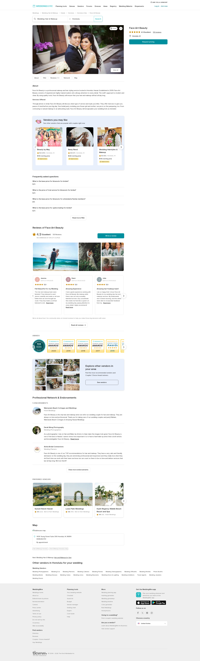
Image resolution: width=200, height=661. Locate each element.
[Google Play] (158, 604)
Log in (157, 6)
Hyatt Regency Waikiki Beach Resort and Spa (109, 510)
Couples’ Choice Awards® (41, 639)
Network (67, 78)
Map (75, 78)
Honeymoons (106, 611)
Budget (69, 601)
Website (125, 6)
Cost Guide (70, 614)
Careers (35, 604)
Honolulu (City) (82, 13)
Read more (49, 303)
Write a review (110, 236)
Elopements (139, 6)
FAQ (44, 78)
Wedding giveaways (108, 598)
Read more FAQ (78, 218)
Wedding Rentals (145, 572)
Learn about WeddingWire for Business (114, 626)
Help (68, 617)
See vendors (102, 382)
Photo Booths (158, 572)
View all (115, 70)
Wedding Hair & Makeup (50, 13)
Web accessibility (38, 626)
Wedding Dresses (51, 575)
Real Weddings (106, 608)
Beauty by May (43, 149)
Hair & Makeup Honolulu (40, 549)
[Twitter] (142, 613)
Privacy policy (36, 617)
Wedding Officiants (130, 572)
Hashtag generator (107, 595)
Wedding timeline (107, 601)
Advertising (36, 611)
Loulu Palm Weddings (75, 509)
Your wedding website (74, 592)
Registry (113, 6)
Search (98, 19)
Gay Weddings (37, 642)
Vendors (80, 6)
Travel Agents (141, 575)
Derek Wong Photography (54, 427)
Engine (69, 611)
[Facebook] (138, 613)
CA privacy (35, 623)
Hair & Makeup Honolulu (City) (59, 549)
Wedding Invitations (128, 575)
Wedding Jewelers (155, 575)
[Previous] (35, 147)
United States (145, 623)
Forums (89, 6)
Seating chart (71, 608)
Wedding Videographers (114, 572)
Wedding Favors (37, 578)
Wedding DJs (55, 572)
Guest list (70, 598)
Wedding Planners (69, 572)
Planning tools (61, 6)
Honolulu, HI (136, 36)
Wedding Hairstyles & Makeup (108, 150)
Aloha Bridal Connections (54, 447)
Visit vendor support (108, 629)
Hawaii (63, 13)
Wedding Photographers (40, 572)
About (36, 78)
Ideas (105, 6)
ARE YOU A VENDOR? (160, 2)
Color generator (106, 604)
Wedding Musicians (92, 575)
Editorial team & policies (40, 598)
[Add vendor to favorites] (120, 28)
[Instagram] (152, 613)
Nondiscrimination (38, 601)
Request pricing (148, 42)
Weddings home (37, 592)
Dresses (98, 6)
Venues (72, 6)
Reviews (55, 78)
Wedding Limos (78, 575)
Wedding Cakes (65, 575)
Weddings (35, 13)
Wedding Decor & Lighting (110, 575)
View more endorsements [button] (78, 470)
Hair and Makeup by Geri (62, 558)
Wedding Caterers (83, 572)
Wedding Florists (97, 572)
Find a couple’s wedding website (112, 618)
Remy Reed (73, 149)
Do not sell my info (38, 620)
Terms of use (36, 614)
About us (35, 595)
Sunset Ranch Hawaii (44, 509)
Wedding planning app (108, 592)
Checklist (70, 595)
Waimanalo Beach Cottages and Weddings (60, 408)
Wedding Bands (37, 575)
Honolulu (71, 13)
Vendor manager (72, 604)
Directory (35, 633)
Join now (164, 6)
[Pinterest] (147, 613)
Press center (36, 608)
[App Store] (143, 604)
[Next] (121, 147)
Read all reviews (77, 325)
